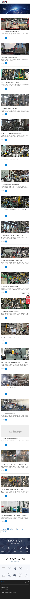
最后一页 (3, 531)
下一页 (21, 529)
